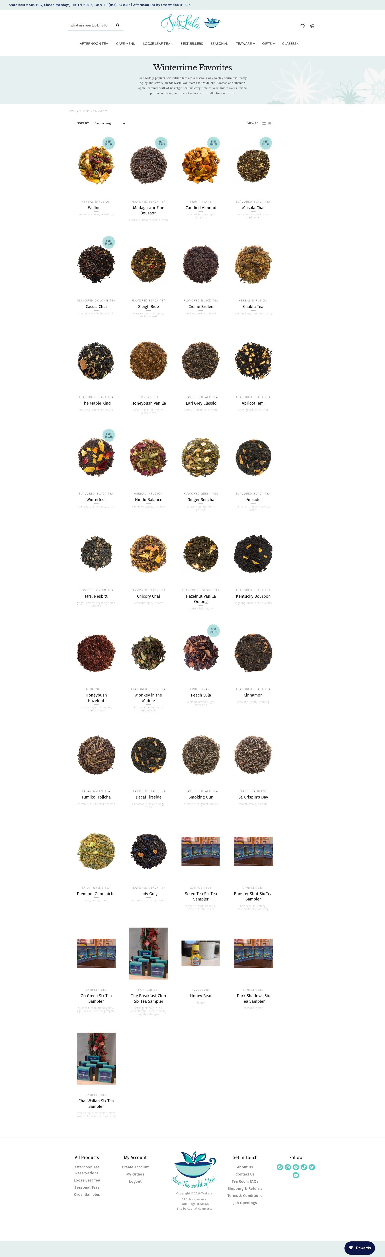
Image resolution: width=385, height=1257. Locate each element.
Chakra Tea (253, 306)
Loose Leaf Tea (157, 43)
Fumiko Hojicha (96, 797)
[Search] (118, 26)
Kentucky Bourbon (253, 596)
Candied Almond (201, 207)
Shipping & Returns (245, 1188)
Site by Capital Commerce (195, 1208)
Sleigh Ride (148, 306)
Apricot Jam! (253, 403)
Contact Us (245, 1174)
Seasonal (219, 43)
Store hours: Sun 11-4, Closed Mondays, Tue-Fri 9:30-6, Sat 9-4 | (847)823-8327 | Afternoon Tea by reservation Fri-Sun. (100, 5)
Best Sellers (191, 43)
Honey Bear (201, 995)
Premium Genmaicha (96, 893)
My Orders (135, 1174)
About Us (245, 1167)
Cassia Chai (96, 306)
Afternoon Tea (94, 43)
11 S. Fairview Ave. (194, 1199)
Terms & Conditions (244, 1195)
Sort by (83, 123)
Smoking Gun (200, 797)
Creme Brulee (200, 306)
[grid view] (264, 123)
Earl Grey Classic (201, 403)
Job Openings (245, 1202)
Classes (289, 43)
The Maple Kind (96, 403)
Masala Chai (253, 207)
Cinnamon (253, 695)
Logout (135, 1181)
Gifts (267, 43)
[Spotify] (296, 1167)
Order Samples (87, 1194)
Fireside (253, 499)
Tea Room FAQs (245, 1181)
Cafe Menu (125, 43)
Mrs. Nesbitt (96, 596)
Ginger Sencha (200, 499)
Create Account (135, 1167)
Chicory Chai (148, 596)
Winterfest (96, 499)
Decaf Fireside (149, 797)
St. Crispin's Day (253, 797)
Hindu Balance (148, 499)
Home (71, 111)
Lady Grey (148, 893)
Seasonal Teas (86, 1187)
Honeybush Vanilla (148, 403)
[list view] (270, 123)
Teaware (244, 43)
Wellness (96, 207)
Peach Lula (201, 695)
